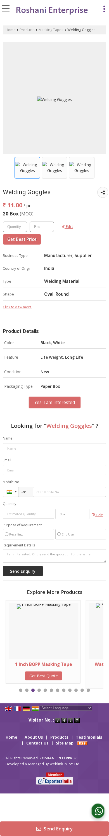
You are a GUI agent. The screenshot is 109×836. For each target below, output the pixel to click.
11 (82, 690)
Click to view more (17, 307)
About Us (34, 737)
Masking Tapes (51, 29)
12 (88, 690)
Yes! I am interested (54, 402)
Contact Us (37, 743)
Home (11, 29)
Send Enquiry (57, 828)
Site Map (65, 743)
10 (76, 690)
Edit (69, 226)
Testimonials (89, 737)
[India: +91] (10, 492)
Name (7, 438)
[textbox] (42, 227)
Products (27, 29)
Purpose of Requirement (22, 525)
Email (7, 460)
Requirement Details (19, 545)
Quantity (9, 503)
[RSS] (82, 743)
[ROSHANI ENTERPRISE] (51, 10)
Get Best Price (22, 239)
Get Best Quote (26, 675)
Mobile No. (11, 482)
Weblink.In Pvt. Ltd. (64, 764)
